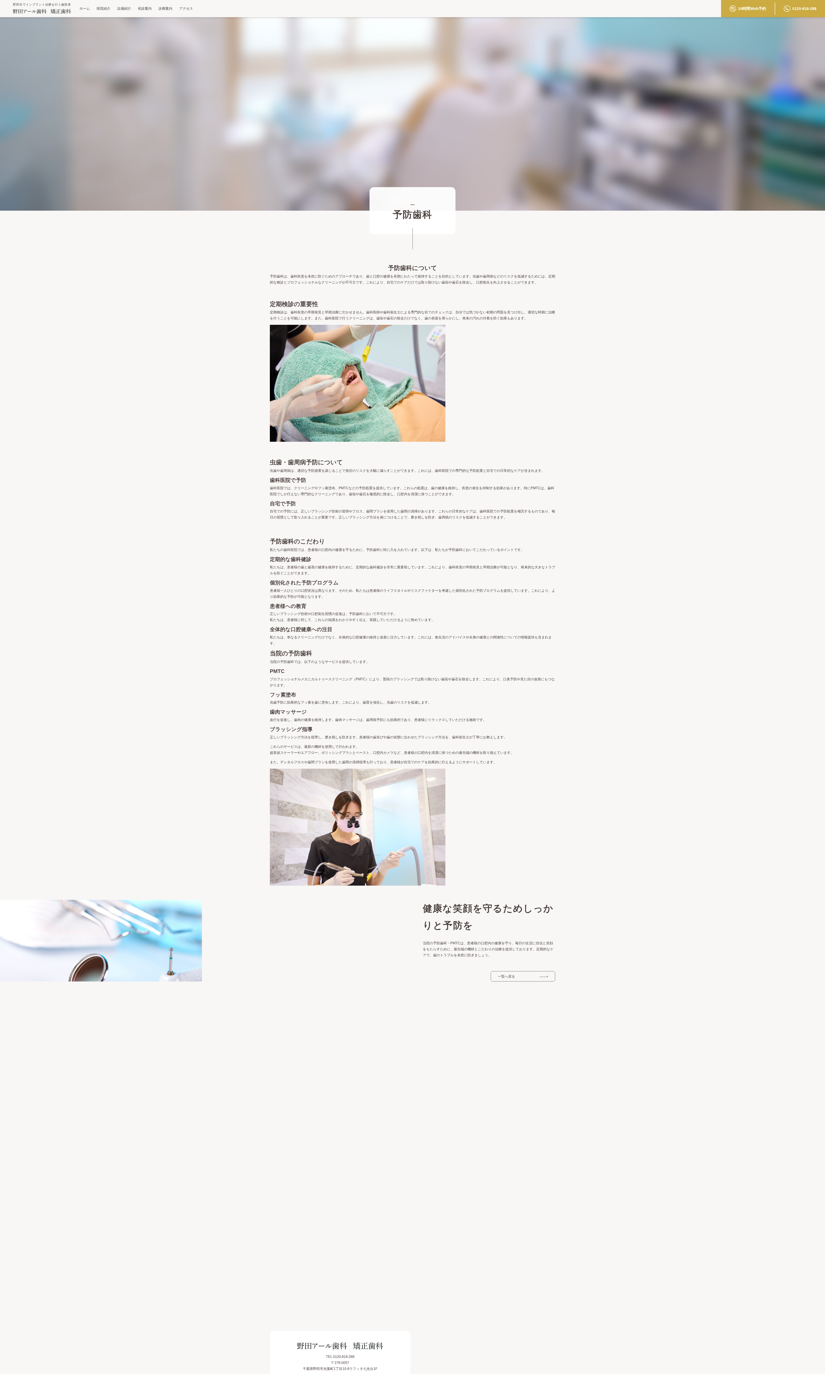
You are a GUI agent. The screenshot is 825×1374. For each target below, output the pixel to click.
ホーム (84, 8)
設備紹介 (124, 8)
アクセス (186, 8)
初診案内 (145, 8)
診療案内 (165, 8)
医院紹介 (103, 8)
